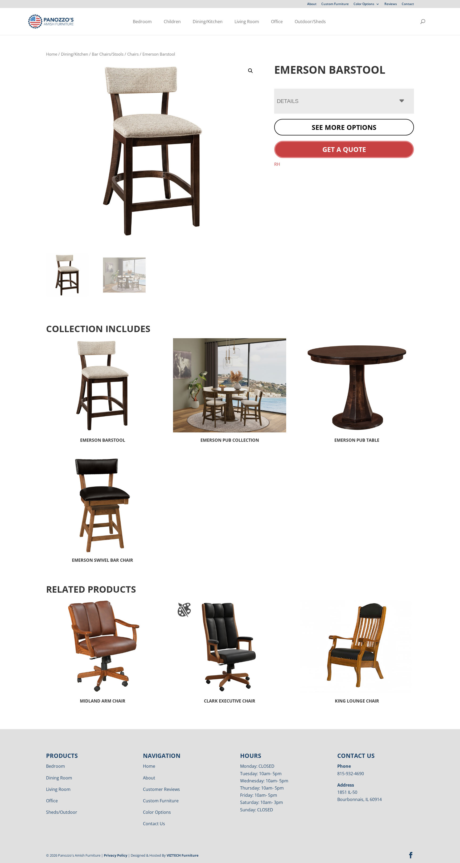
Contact (408, 4)
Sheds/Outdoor (61, 812)
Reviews (390, 4)
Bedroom (142, 21)
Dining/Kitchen (208, 21)
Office (277, 21)
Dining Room (59, 778)
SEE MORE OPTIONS (344, 127)
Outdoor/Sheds (310, 21)
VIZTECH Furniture (183, 855)
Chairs (133, 54)
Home (51, 54)
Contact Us (154, 824)
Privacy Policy (115, 855)
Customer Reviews (161, 789)
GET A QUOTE (344, 149)
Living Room (247, 21)
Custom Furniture (335, 4)
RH (277, 164)
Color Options (364, 4)
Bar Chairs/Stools (108, 54)
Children (172, 21)
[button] (250, 71)
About (312, 4)
